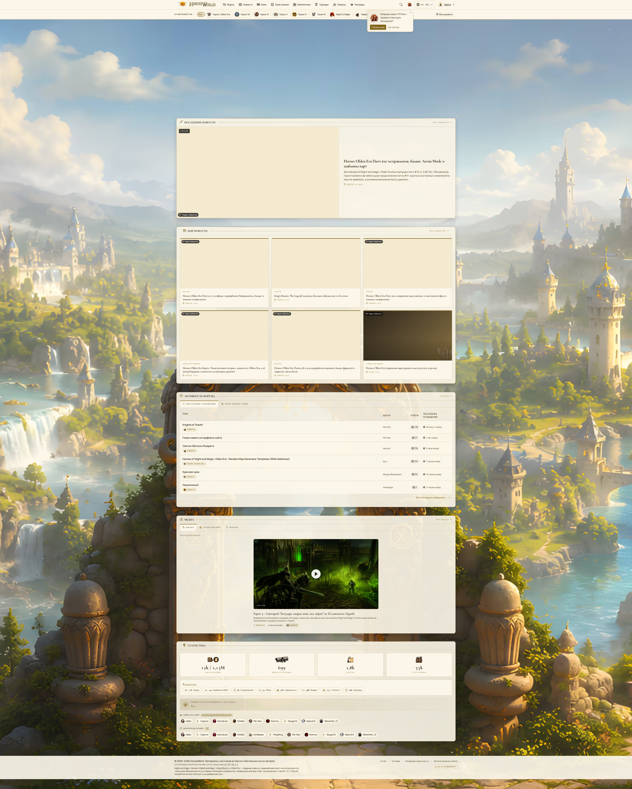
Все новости (441, 122)
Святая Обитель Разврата (198, 446)
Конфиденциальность (417, 761)
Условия (396, 761)
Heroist (386, 448)
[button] (446, 4)
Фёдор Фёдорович (392, 474)
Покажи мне (378, 27)
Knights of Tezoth (193, 424)
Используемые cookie (446, 761)
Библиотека (191, 684)
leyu (385, 461)
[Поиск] (401, 4)
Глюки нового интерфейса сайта (202, 437)
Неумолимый (190, 485)
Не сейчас (393, 27)
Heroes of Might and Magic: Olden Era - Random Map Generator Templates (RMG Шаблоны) (236, 459)
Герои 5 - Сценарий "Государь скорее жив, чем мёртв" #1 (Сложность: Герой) (303, 614)
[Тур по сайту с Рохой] (409, 4)
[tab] (199, 404)
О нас (383, 761)
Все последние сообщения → (431, 497)
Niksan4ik (260, 625)
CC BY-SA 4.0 (231, 764)
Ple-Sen (387, 426)
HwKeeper (388, 487)
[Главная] (196, 5)
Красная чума (191, 472)
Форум (445, 396)
